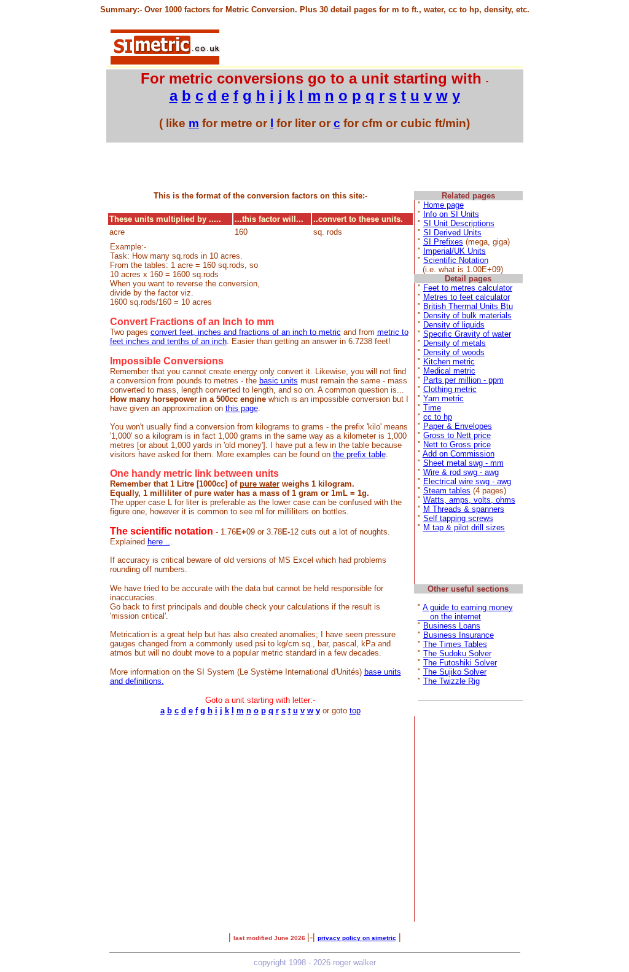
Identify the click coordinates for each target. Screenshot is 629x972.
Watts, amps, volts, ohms (469, 499)
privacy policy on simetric (357, 938)
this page (241, 408)
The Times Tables (455, 644)
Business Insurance (458, 635)
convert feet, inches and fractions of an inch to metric (245, 332)
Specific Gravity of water (467, 334)
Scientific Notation (455, 260)
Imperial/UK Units (454, 251)
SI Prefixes (443, 241)
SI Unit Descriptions (458, 223)
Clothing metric (450, 389)
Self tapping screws (458, 518)
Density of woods (454, 352)
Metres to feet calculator (466, 297)
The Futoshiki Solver (460, 662)
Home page (443, 205)
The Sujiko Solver (454, 671)
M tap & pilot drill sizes (464, 527)
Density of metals (454, 343)
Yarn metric (443, 398)
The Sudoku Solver (457, 653)
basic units (278, 380)
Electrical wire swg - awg (467, 481)
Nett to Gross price (457, 444)
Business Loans (451, 625)
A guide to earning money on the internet (465, 612)
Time (432, 407)
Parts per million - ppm (463, 380)
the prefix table (359, 454)
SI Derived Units (452, 232)
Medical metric (449, 370)
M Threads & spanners (463, 509)
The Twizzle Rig (451, 681)
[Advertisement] (372, 46)
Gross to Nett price (457, 435)
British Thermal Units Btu (468, 306)
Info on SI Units (451, 214)
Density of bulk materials (467, 315)
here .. (158, 541)
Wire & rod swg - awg (461, 472)
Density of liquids (454, 324)
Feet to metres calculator (467, 287)
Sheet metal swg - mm (463, 463)
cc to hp (437, 416)
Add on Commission (458, 453)
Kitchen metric (449, 361)
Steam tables (447, 490)
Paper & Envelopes (457, 426)
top (355, 710)
